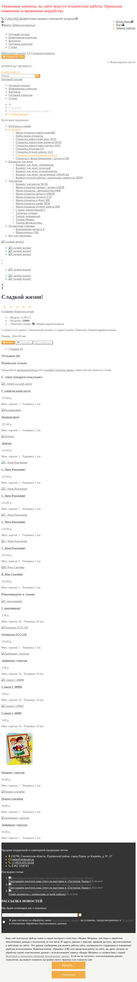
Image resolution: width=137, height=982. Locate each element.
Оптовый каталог (12, 79)
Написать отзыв (24, 311)
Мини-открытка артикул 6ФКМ (35, 193)
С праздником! (11, 608)
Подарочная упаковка (22, 225)
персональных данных (66, 920)
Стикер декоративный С (30, 209)
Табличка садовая (26, 213)
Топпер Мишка (25, 219)
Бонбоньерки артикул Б (30, 229)
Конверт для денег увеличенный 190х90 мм (42, 174)
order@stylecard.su (23, 859)
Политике (128, 920)
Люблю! (6, 443)
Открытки (15, 129)
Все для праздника (20, 235)
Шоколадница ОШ (27, 232)
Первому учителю (13, 772)
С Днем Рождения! (13, 469)
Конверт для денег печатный (33, 168)
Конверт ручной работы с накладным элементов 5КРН (49, 177)
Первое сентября (12, 798)
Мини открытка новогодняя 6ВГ (36, 132)
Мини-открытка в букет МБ (33, 200)
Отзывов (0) (16, 348)
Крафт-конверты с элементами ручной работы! (37, 894)
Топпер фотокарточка (29, 222)
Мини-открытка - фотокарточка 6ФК (38, 190)
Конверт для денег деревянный (35, 164)
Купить (9, 342)
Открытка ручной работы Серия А (37, 155)
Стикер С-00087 (11, 713)
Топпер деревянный (28, 216)
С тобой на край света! (16, 390)
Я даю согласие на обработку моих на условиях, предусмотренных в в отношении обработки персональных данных (71, 922)
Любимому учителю (14, 660)
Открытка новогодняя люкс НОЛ (36, 139)
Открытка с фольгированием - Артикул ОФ (42, 158)
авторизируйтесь (27, 370)
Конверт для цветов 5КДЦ (32, 184)
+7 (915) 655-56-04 (23, 862)
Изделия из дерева (20, 126)
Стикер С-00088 (11, 686)
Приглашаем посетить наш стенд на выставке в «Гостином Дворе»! (50, 881)
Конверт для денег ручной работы (36, 171)
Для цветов (15, 180)
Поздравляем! (10, 417)
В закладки (25, 342)
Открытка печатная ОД (30, 148)
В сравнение (44, 342)
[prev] (68, 260)
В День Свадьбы (12, 574)
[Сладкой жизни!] (12, 241)
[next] (68, 263)
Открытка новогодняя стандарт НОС (38, 145)
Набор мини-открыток (29, 135)
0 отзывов (7, 311)
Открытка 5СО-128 (14, 634)
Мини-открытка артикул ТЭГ (34, 196)
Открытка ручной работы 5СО (34, 151)
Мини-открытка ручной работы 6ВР (38, 206)
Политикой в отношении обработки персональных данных (38, 956)
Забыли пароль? (126, 28)
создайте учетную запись (59, 370)
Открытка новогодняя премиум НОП (38, 142)
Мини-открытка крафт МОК (33, 203)
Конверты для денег (21, 161)
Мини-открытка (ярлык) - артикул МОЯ (40, 187)
